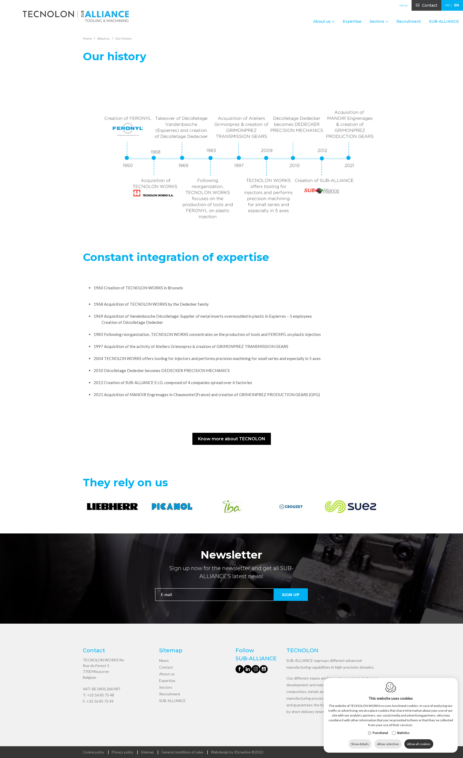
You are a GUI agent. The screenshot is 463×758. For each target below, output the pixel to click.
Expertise (352, 21)
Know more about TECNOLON (231, 438)
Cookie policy (93, 752)
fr (447, 5)
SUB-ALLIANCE (444, 21)
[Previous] (87, 507)
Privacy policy (122, 752)
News (403, 5)
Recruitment (408, 21)
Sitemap (147, 752)
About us (167, 674)
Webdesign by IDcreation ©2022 (237, 752)
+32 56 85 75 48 (100, 695)
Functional (380, 733)
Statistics (403, 733)
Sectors (165, 687)
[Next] (375, 507)
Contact (429, 5)
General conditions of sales (182, 752)
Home (87, 38)
